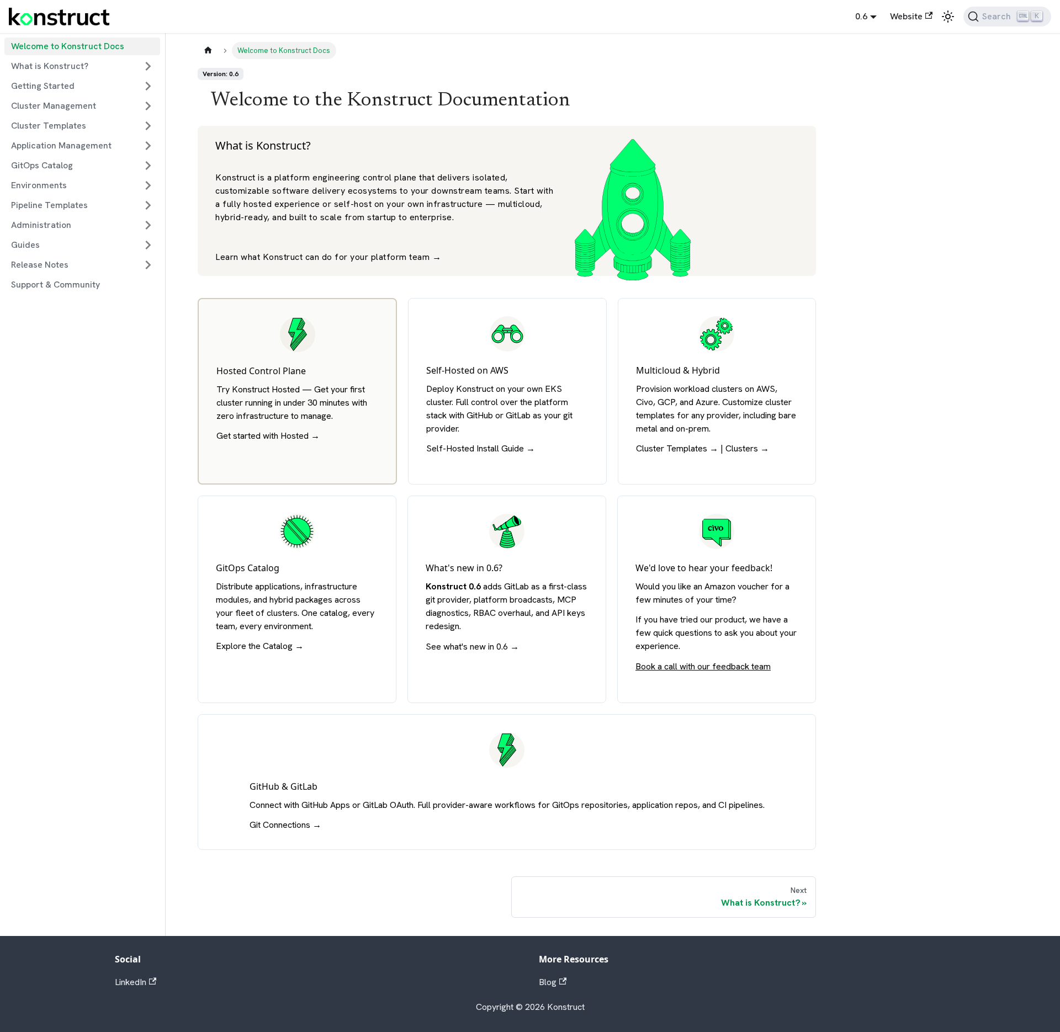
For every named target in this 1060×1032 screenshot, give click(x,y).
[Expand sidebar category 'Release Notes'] (148, 265)
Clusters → (747, 448)
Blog (547, 982)
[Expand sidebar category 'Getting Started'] (148, 86)
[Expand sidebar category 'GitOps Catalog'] (148, 165)
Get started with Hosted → (268, 435)
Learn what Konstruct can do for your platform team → (328, 257)
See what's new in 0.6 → (472, 646)
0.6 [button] (861, 16)
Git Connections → (285, 825)
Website (906, 16)
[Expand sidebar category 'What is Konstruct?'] (148, 66)
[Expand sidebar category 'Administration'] (148, 225)
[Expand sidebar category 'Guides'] (148, 245)
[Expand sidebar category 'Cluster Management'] (148, 106)
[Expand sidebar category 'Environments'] (148, 185)
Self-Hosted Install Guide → (480, 448)
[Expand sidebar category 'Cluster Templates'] (148, 126)
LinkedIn (130, 982)
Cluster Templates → (677, 448)
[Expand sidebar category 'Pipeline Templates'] (148, 205)
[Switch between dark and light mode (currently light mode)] (948, 16)
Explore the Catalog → (260, 646)
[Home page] (208, 50)
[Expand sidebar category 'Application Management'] (148, 146)
